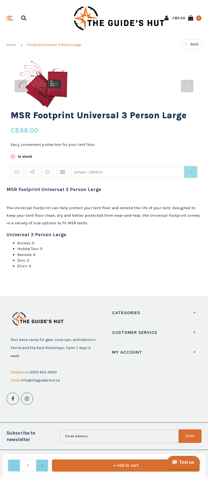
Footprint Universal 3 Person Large (54, 45)
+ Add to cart (125, 465)
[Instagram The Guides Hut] (27, 399)
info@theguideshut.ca (40, 380)
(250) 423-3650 (43, 372)
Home (11, 45)
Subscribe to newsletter (20, 436)
